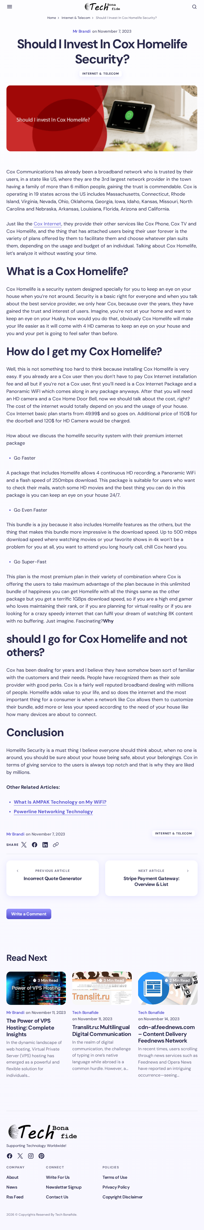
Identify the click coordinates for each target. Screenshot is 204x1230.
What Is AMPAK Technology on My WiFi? (60, 802)
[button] (9, 6)
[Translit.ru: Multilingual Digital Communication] (102, 988)
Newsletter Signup (63, 1187)
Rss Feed (14, 1197)
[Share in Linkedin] (45, 844)
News (11, 1187)
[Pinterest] (41, 1156)
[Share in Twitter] (24, 844)
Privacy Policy (116, 1187)
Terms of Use (115, 1177)
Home (51, 18)
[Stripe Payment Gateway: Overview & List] (151, 878)
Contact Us (57, 1197)
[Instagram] (31, 1156)
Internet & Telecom (76, 18)
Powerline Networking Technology (53, 811)
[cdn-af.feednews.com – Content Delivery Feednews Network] (168, 988)
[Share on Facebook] (34, 844)
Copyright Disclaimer (122, 1197)
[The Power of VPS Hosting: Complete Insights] (36, 988)
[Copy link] (55, 844)
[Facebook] (9, 1156)
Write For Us (57, 1177)
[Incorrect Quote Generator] (52, 878)
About (12, 1177)
